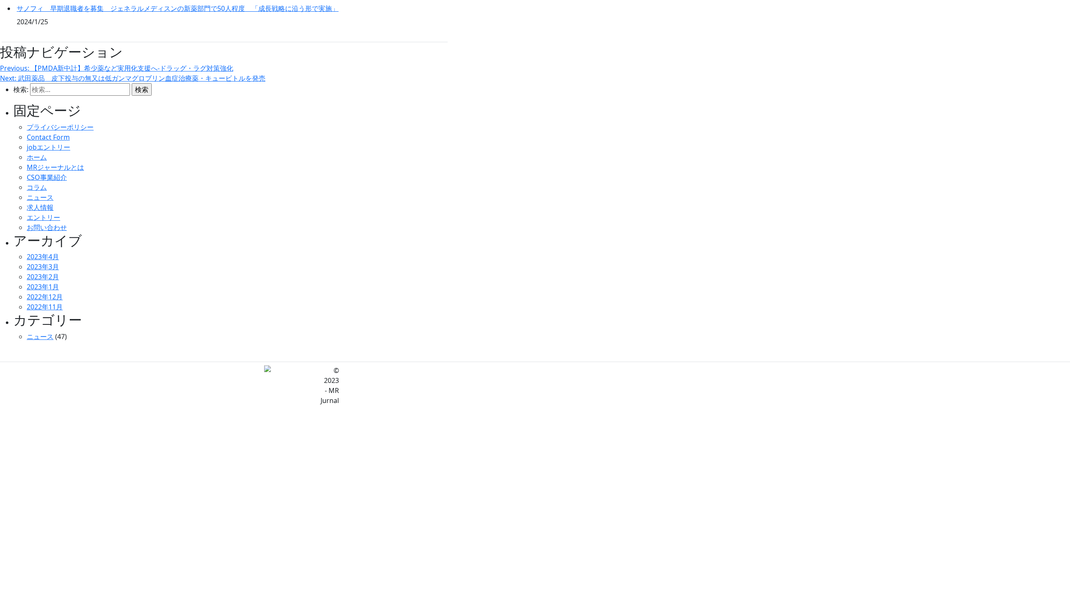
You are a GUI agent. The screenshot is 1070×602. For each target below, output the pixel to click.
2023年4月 (43, 256)
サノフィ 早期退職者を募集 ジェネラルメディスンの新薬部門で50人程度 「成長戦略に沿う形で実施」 (178, 8)
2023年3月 (43, 266)
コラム (37, 187)
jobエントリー (48, 147)
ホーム (37, 157)
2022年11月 (45, 306)
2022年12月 (45, 296)
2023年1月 (43, 286)
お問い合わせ (47, 227)
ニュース (40, 197)
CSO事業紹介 (47, 177)
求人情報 (40, 207)
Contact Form (48, 137)
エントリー (43, 217)
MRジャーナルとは (55, 167)
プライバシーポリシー (60, 127)
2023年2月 (43, 276)
